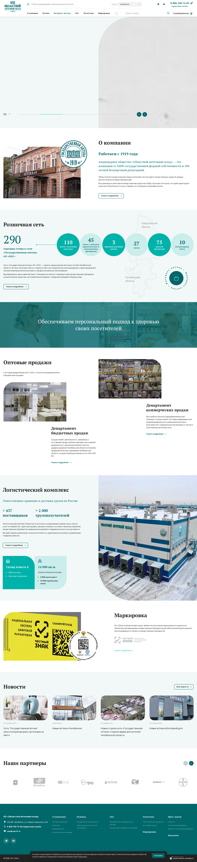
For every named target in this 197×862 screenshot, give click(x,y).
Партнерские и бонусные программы (87, 826)
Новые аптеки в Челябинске (67, 728)
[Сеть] (25, 708)
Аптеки (46, 13)
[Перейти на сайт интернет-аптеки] (176, 278)
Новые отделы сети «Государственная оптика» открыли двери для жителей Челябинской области (122, 732)
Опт (77, 13)
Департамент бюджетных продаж (123, 828)
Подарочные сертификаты (87, 822)
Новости (171, 822)
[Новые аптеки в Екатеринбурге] (171, 708)
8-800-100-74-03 (179, 4)
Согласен (158, 855)
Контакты (173, 835)
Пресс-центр (174, 816)
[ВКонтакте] (164, 4)
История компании (59, 822)
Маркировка (104, 13)
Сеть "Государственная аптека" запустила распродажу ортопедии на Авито (23, 732)
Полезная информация (177, 825)
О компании (32, 13)
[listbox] (130, 4)
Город (114, 4)
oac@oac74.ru (13, 831)
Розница (81, 816)
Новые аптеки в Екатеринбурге (166, 728)
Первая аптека (58, 829)
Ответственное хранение (153, 822)
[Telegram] (158, 4)
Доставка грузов (150, 825)
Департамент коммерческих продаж (121, 823)
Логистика (88, 13)
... (116, 13)
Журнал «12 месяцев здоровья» (181, 829)
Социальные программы (62, 832)
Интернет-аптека (62, 13)
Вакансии (56, 825)
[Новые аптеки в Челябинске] (74, 708)
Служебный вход (181, 13)
